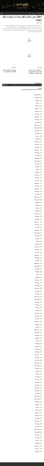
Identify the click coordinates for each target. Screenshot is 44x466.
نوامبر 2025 (37, 119)
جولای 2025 (37, 130)
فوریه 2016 (37, 415)
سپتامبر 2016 (36, 396)
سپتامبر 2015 (36, 429)
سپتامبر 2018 (36, 329)
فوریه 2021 (37, 249)
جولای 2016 (37, 401)
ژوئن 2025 (37, 133)
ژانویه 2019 (37, 318)
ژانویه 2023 (37, 185)
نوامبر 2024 (37, 152)
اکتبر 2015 (37, 426)
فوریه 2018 (37, 349)
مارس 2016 (37, 412)
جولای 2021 (37, 235)
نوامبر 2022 (37, 191)
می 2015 (37, 440)
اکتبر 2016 (37, 393)
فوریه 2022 (37, 216)
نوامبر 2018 (37, 324)
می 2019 (37, 307)
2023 (23, 89)
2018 (34, 89)
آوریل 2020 (37, 277)
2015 (41, 89)
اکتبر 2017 (37, 360)
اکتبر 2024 (37, 155)
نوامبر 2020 (37, 257)
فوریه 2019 (37, 315)
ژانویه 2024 (37, 180)
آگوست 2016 (36, 398)
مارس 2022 (37, 213)
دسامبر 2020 (36, 255)
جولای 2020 (37, 268)
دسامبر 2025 (36, 116)
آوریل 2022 (37, 210)
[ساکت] (7, 85)
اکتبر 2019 (37, 293)
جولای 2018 (37, 335)
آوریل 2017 (37, 376)
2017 (36, 89)
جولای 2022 (37, 202)
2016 (38, 89)
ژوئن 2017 (37, 371)
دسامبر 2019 (36, 288)
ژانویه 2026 (37, 114)
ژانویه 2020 (37, 285)
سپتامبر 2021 (36, 230)
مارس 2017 (37, 379)
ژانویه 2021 (37, 252)
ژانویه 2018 (37, 351)
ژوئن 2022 (37, 205)
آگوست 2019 (36, 299)
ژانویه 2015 (37, 451)
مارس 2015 (37, 445)
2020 (29, 89)
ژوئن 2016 (37, 404)
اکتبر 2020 (37, 260)
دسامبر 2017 (36, 354)
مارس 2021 (37, 246)
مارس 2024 (37, 174)
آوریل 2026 (37, 105)
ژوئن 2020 (37, 271)
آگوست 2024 (36, 161)
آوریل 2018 (37, 343)
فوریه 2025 (37, 144)
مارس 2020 (37, 280)
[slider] (4, 85)
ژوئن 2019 (37, 304)
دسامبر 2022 (36, 188)
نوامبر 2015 (37, 423)
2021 (27, 89)
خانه (42, 13)
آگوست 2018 (36, 332)
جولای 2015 (37, 434)
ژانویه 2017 (37, 385)
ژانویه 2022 (37, 219)
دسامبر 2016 (36, 387)
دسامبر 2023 (36, 183)
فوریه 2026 (37, 111)
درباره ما (33, 13)
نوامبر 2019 (37, 291)
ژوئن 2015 (37, 437)
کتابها (30, 13)
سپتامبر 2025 (36, 125)
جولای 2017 (37, 368)
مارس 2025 (37, 141)
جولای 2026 (37, 97)
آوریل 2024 (37, 172)
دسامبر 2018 (36, 321)
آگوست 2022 (36, 199)
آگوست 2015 (36, 432)
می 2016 (37, 407)
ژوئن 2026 (37, 100)
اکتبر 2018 (37, 327)
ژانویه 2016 (37, 418)
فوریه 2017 (37, 382)
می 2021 (37, 241)
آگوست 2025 (36, 127)
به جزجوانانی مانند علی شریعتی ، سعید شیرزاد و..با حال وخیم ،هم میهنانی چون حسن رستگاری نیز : (35, 71)
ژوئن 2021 (37, 238)
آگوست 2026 (36, 94)
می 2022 (37, 208)
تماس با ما (38, 13)
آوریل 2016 (37, 410)
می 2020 (37, 274)
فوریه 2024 (37, 177)
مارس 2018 (37, 346)
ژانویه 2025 (37, 147)
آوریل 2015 (37, 443)
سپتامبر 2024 (36, 158)
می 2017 (37, 374)
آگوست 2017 (36, 365)
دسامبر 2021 (36, 221)
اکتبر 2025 (37, 122)
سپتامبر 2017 (36, 362)
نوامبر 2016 (37, 390)
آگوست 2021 (36, 232)
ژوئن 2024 (37, 166)
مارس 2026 (37, 108)
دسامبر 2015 (36, 421)
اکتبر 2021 (37, 227)
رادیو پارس (22, 3)
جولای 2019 (37, 302)
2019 (32, 89)
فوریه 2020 (37, 282)
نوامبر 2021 (37, 224)
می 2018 (37, 340)
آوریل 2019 (37, 310)
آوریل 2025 (37, 138)
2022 (25, 89)
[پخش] (40, 85)
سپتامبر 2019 (36, 296)
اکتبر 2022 (37, 194)
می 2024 (37, 169)
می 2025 (37, 136)
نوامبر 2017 (37, 357)
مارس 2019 (37, 313)
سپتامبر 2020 (36, 263)
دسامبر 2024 (36, 150)
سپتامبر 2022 (36, 197)
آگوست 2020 (36, 266)
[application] (22, 85)
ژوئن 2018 (37, 338)
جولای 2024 (37, 163)
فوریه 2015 (37, 448)
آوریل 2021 (37, 244)
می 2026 (37, 102)
